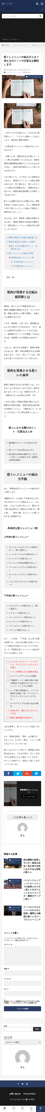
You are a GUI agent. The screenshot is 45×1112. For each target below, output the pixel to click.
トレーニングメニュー (21, 45)
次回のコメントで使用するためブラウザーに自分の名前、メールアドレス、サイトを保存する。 (22, 1002)
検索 (5, 1026)
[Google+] (27, 773)
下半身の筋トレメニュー (23, 266)
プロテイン (6, 39)
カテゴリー (8, 1039)
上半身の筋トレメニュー (23, 262)
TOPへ (40, 1110)
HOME (6, 45)
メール (7, 979)
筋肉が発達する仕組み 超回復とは (23, 237)
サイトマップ (9, 10)
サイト (6, 989)
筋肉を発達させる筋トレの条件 (22, 241)
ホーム (4, 1110)
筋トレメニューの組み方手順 (21, 253)
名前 (6, 969)
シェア (13, 1110)
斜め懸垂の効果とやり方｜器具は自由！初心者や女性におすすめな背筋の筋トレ (32, 865)
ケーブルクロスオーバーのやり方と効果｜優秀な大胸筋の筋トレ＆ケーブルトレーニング (32, 913)
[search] (40, 16)
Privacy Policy (9, 7)
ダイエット (15, 39)
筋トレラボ (30, 1099)
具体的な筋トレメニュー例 (22, 257)
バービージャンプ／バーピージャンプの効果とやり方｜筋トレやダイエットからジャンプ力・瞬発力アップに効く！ (32, 889)
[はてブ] (36, 773)
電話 (31, 1110)
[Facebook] (8, 773)
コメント (8, 944)
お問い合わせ (9, 9)
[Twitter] (18, 773)
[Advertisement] (11, 29)
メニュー (22, 1110)
